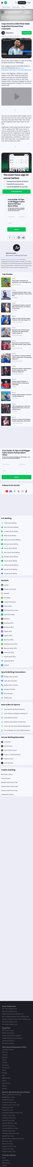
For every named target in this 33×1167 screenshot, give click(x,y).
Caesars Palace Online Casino (9, 786)
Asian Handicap (8, 763)
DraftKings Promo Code (9, 1118)
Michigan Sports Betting (11, 556)
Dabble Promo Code (8, 1136)
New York (5, 1052)
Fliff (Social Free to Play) (11, 610)
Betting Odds (8, 697)
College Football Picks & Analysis (11, 1035)
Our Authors (5, 1160)
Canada (4, 1088)
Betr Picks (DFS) (9, 640)
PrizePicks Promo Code (8, 1151)
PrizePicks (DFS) (9, 627)
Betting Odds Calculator (11, 676)
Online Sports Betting (10, 523)
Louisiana (4, 1054)
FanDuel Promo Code (8, 1120)
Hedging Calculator (9, 689)
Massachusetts (6, 1078)
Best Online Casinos (6, 774)
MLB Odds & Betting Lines (9, 1021)
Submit (16, 229)
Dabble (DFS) (8, 631)
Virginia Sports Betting (10, 548)
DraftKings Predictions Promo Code (12, 1112)
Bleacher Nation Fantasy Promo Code (13, 1138)
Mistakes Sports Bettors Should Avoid (15, 722)
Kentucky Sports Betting (11, 565)
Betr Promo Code (7, 1141)
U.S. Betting (6, 518)
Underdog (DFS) (9, 623)
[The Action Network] (5, 2)
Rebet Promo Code (7, 1143)
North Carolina (6, 1083)
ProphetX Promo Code (8, 1115)
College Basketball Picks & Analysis (12, 1038)
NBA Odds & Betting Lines (9, 1011)
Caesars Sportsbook (10, 602)
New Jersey (5, 1065)
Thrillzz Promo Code (8, 1149)
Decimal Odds (8, 746)
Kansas (4, 1080)
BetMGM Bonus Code (8, 1097)
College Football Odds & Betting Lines (13, 1014)
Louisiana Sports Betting (11, 531)
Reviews (5, 580)
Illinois (4, 1070)
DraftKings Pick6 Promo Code (10, 1133)
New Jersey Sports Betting (12, 552)
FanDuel (6, 665)
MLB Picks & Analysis (8, 1041)
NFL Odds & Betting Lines (9, 1008)
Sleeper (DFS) (8, 635)
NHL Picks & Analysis (8, 1043)
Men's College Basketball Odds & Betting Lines (15, 1016)
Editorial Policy (6, 1163)
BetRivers (7, 619)
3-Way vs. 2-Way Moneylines (12, 754)
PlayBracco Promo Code (9, 1146)
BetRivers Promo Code (8, 1131)
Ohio (3, 1075)
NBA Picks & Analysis (8, 1033)
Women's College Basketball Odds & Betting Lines (16, 1019)
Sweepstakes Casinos (7, 794)
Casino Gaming (8, 770)
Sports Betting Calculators (13, 672)
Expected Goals (8, 758)
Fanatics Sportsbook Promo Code (11, 1094)
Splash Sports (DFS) (10, 656)
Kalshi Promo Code (7, 1107)
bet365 (6, 585)
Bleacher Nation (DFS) (10, 648)
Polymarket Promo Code (9, 1102)
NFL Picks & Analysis (8, 1030)
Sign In (29, 2)
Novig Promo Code (7, 1110)
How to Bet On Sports (10, 705)
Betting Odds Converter (11, 685)
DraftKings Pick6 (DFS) (10, 644)
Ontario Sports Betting (10, 573)
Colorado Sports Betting (11, 544)
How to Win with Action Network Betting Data (17, 726)
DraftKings (7, 597)
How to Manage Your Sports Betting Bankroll (17, 730)
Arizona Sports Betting (10, 561)
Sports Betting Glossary (11, 717)
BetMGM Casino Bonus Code (9, 782)
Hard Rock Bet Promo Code (10, 1128)
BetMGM (6, 593)
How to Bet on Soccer (10, 750)
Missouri (4, 1086)
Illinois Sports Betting (10, 535)
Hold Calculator (8, 693)
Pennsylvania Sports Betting (12, 539)
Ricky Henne (9, 33)
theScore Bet (8, 606)
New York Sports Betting (11, 527)
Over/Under (7, 742)
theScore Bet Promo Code (9, 1123)
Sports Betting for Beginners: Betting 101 (16, 713)
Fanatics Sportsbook (10, 589)
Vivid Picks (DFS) (9, 652)
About (4, 1157)
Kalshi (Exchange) (9, 614)
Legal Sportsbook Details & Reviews (14, 709)
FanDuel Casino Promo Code (9, 790)
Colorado (4, 1062)
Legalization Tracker (8, 1049)
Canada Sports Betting (10, 569)
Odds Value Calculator (10, 681)
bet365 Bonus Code (8, 1099)
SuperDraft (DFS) (9, 661)
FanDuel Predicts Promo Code (10, 1105)
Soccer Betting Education (12, 737)
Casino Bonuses (5, 778)
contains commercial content (12, 259)
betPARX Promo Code (8, 1125)
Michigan (4, 1073)
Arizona (4, 1060)
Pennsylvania (6, 1067)
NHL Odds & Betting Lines (9, 1024)
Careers (4, 1165)
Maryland (4, 1057)
